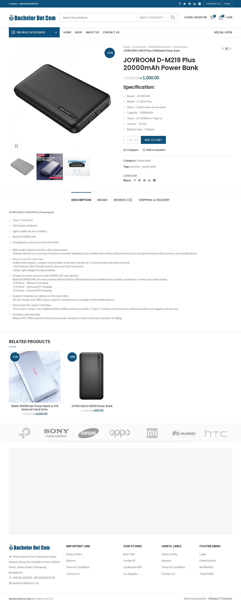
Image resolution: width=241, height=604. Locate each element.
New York (129, 554)
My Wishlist (206, 567)
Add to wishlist (155, 150)
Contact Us (73, 573)
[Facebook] (180, 3)
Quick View (57, 365)
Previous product (223, 49)
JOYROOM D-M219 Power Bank (92, 406)
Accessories (139, 46)
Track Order (207, 573)
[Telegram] (199, 3)
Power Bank (179, 46)
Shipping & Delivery (154, 200)
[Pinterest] (189, 3)
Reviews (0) (123, 200)
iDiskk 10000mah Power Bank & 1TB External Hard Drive (34, 407)
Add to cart (153, 139)
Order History (208, 560)
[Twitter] (184, 3)
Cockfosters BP (132, 567)
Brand (102, 200)
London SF (129, 560)
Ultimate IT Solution (220, 598)
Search (173, 17)
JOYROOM (130, 175)
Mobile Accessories (159, 46)
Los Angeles (130, 573)
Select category (151, 17)
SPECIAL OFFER (223, 32)
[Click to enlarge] (16, 146)
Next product (230, 49)
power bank (149, 166)
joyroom (135, 166)
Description (81, 200)
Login (203, 554)
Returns (71, 560)
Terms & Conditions (78, 567)
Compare (132, 150)
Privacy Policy (74, 554)
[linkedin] (194, 3)
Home (126, 46)
